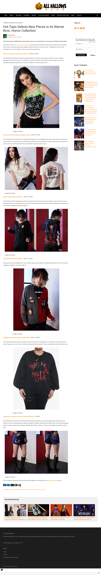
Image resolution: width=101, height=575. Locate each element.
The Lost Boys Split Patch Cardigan (12, 258)
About (73, 15)
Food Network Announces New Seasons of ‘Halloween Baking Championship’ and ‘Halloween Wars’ (91, 109)
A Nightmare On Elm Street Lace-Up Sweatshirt (16, 337)
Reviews (34, 15)
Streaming (26, 15)
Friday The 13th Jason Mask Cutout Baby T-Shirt (16, 135)
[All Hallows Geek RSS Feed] (21, 542)
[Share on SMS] (16, 485)
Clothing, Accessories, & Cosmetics (12, 22)
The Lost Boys (41, 489)
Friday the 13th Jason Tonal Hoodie (13, 196)
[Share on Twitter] (8, 485)
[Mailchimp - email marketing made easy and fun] (93, 56)
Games (53, 15)
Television (18, 15)
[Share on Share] (20, 485)
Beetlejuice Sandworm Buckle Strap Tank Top (15, 53)
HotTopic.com (51, 480)
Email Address (80, 49)
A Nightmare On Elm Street (11, 489)
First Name (79, 43)
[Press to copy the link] (99, 573)
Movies (11, 15)
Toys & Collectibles (43, 15)
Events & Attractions (63, 15)
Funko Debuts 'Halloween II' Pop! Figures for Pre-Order (91, 71)
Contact (79, 15)
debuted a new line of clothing (22, 44)
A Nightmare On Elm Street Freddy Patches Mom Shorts (19, 416)
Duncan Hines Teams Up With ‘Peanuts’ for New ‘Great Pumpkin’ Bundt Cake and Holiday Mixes (91, 97)
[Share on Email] (12, 485)
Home (5, 15)
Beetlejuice (23, 489)
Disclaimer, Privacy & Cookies (10, 557)
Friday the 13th (32, 489)
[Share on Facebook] (5, 485)
